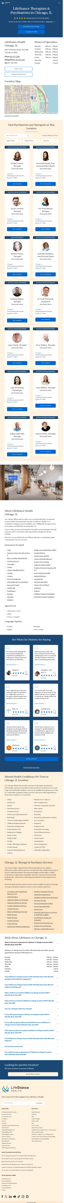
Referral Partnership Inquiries (9, 1183)
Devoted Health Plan (14, 579)
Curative (10, 576)
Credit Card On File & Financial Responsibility (43, 1136)
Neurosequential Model (42, 906)
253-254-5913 (20, 60)
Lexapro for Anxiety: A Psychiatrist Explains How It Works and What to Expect (21, 1167)
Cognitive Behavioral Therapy (17, 906)
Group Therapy (12, 924)
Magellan (10, 597)
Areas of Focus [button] (31, 141)
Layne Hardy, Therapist (17, 345)
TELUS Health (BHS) (41, 582)
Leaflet (43, 113)
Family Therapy (12, 918)
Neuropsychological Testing (43, 903)
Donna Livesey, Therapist (46, 434)
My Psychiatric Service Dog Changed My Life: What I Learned (17, 1158)
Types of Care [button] (13, 141)
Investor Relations (6, 1181)
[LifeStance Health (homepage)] (6, 3)
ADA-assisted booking (37, 1132)
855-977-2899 (15, 57)
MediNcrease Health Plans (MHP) (45, 550)
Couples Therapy (12, 909)
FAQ (33, 1123)
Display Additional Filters (50, 135)
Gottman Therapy (13, 921)
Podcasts (34, 1114)
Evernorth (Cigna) (13, 585)
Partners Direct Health (41, 562)
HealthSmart (11, 591)
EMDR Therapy (12, 915)
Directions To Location (12, 116)
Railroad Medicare (40, 576)
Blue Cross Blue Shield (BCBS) (17, 558)
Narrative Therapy (40, 901)
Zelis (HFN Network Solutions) (44, 597)
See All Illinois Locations (33, 1074)
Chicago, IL (10, 173)
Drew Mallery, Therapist (45, 345)
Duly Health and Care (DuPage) (17, 582)
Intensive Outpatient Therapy (43, 892)
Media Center (35, 1121)
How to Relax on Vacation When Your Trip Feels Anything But (17, 1170)
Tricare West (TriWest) (41, 585)
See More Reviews (31, 759)
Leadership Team (6, 1179)
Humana (10, 594)
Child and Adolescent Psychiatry (17, 900)
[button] (32, 97)
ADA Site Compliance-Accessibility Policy (42, 1134)
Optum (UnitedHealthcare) (43, 559)
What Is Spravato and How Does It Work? (12, 1161)
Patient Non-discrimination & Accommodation (44, 1130)
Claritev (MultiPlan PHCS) (15, 570)
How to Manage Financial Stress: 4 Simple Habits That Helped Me (19, 1155)
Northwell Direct (39, 553)
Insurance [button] (49, 141)
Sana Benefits (38, 579)
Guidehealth (11, 588)
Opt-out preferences (37, 1141)
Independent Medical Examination (18, 927)
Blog (33, 1116)
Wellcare (37, 591)
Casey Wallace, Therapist (45, 388)
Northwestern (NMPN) (41, 556)
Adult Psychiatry (12, 897)
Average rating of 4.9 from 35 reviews (37, 18)
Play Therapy (38, 909)
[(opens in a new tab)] (2, 1196)
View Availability (17, 184)
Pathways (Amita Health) (42, 565)
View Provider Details (17, 168)
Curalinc (10, 573)
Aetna (9, 550)
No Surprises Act (6, 1185)
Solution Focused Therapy (42, 926)
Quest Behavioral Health (42, 573)
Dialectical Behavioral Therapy (17, 912)
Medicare (10, 600)
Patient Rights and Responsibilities (40, 1139)
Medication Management (42, 895)
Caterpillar (10, 564)
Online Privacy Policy (37, 1127)
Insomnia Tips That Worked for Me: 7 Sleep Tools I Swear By (17, 1164)
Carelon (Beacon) (13, 561)
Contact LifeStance (6, 1187)
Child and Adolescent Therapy (17, 903)
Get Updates (39, 1103)
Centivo (9, 567)
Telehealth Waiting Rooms (18, 74)
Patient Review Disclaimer (31, 768)
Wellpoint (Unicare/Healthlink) (44, 594)
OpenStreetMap (50, 113)
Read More (50, 22)
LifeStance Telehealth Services (44, 929)
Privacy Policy (35, 1125)
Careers (4, 1190)
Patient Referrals (36, 1112)
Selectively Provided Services (43, 923)
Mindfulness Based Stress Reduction (46, 898)
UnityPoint (37, 588)
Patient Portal (18, 69)
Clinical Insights (36, 1119)
